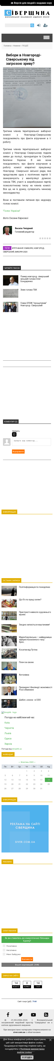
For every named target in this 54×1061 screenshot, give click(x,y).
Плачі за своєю (26, 662)
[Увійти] (38, 26)
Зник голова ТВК (29, 290)
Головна (7, 45)
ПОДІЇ (25, 45)
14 (19, 780)
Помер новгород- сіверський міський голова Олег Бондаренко (35, 279)
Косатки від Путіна (28, 649)
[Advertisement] (27, 336)
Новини (16, 45)
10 (41, 775)
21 (19, 784)
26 (5, 789)
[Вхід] (14, 434)
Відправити (18, 451)
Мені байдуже (13, 954)
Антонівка (24, 675)
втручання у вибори (22, 248)
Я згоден (27, 1057)
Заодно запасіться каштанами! (34, 624)
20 (12, 784)
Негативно (11, 950)
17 (41, 780)
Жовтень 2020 (27, 762)
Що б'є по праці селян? (30, 599)
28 (19, 789)
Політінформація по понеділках (34, 587)
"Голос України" (11, 210)
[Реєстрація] (45, 26)
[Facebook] (8, 1016)
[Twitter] (20, 1016)
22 (27, 784)
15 (27, 780)
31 (41, 789)
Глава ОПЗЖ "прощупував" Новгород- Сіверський (34, 304)
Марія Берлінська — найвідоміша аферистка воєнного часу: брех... (35, 639)
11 (49, 775)
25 (49, 784)
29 (27, 789)
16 (34, 780)
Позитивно (11, 946)
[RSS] (46, 1016)
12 (5, 780)
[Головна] (27, 17)
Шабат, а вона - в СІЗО (30, 700)
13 (12, 780)
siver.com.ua (19, 1032)
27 (12, 789)
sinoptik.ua (17, 749)
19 (5, 784)
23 (34, 784)
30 (34, 789)
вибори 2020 (21, 252)
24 (41, 784)
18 (49, 780)
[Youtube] (33, 1016)
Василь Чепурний (24, 228)
